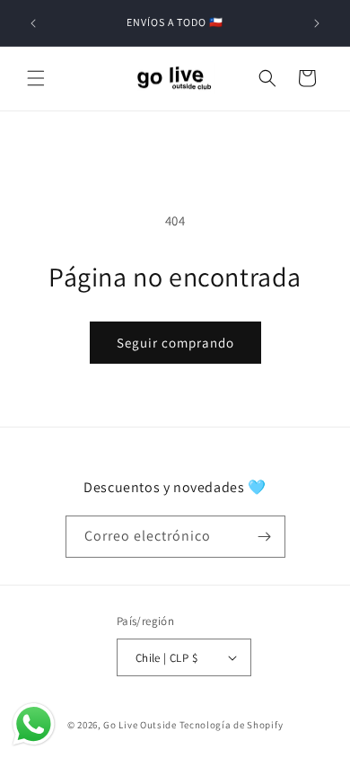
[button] (36, 78)
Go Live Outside (140, 724)
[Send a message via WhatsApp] (33, 724)
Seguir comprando (175, 342)
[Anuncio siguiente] (317, 23)
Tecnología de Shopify (231, 724)
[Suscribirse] (264, 537)
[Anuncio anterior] (33, 23)
